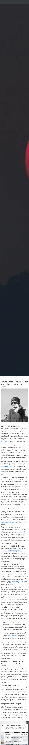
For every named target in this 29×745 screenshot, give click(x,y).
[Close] (26, 734)
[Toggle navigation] (26, 2)
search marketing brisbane (18, 581)
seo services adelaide (21, 532)
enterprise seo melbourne (14, 550)
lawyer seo (11, 635)
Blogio (3, 2)
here (20, 741)
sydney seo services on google (8, 522)
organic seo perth (20, 464)
